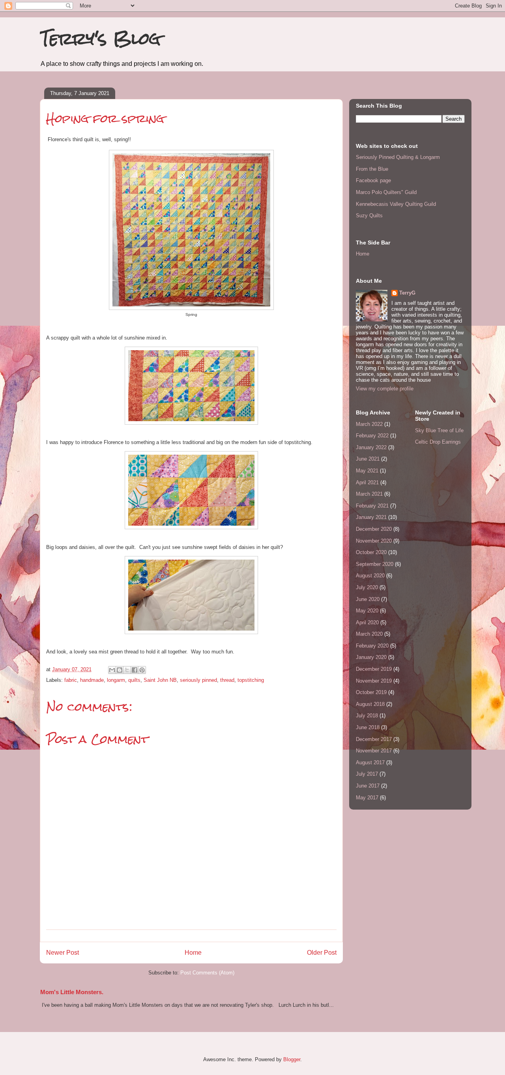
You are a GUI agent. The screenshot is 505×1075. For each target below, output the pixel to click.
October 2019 (371, 692)
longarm (116, 680)
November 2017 (374, 751)
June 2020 (368, 599)
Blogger (291, 1059)
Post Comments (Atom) (207, 973)
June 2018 (368, 727)
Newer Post (62, 952)
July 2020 (367, 587)
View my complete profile (384, 389)
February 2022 (372, 436)
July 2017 (367, 774)
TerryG (407, 293)
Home (193, 952)
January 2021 (371, 517)
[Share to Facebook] (134, 670)
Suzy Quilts (369, 215)
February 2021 (372, 506)
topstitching (251, 680)
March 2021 (369, 494)
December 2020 (374, 529)
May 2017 (367, 798)
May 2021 (367, 471)
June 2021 (368, 459)
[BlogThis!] (119, 670)
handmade (92, 680)
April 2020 (367, 622)
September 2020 (374, 564)
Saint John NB (160, 680)
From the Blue (372, 169)
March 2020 (369, 634)
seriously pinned (198, 680)
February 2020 (372, 646)
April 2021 (367, 482)
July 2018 (367, 716)
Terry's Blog (100, 38)
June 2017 (368, 786)
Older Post (322, 952)
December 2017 (374, 739)
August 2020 (370, 576)
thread (227, 680)
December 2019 (374, 669)
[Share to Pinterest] (142, 670)
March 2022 (369, 424)
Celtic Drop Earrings (438, 442)
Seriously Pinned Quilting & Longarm (398, 157)
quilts (134, 680)
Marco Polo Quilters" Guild (386, 192)
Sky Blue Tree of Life (439, 430)
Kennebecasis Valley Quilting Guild (396, 204)
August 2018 (370, 704)
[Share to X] (127, 670)
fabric (70, 680)
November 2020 (374, 541)
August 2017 (370, 762)
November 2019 (374, 681)
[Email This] (112, 670)
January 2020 (371, 657)
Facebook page (373, 180)
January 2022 (371, 447)
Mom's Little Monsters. (71, 992)
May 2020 (367, 611)
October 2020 (371, 552)
